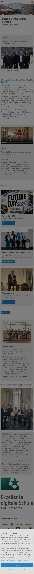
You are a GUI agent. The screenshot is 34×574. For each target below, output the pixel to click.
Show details (5, 560)
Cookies (19, 560)
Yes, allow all (17, 565)
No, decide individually (17, 570)
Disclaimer (27, 560)
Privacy (13, 560)
